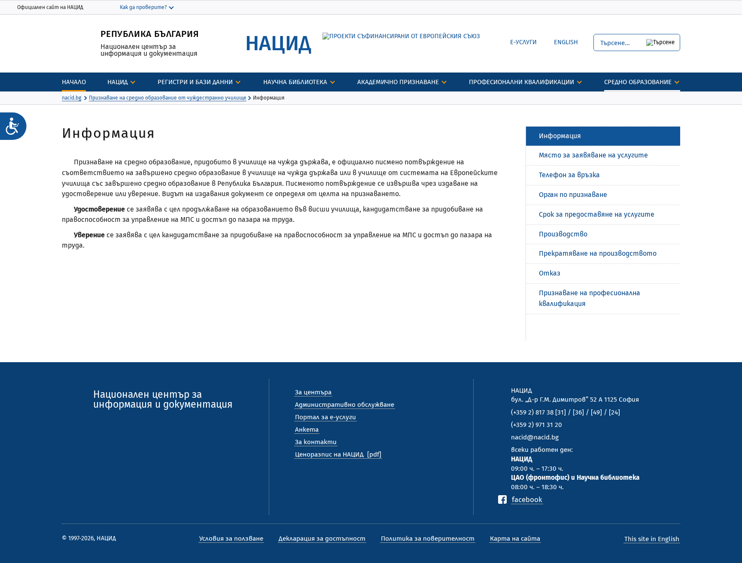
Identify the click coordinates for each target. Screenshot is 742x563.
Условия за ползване (231, 538)
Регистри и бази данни (195, 82)
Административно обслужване (344, 405)
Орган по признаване (573, 195)
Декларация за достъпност (322, 538)
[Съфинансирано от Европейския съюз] (401, 36)
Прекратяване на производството (598, 253)
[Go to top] (727, 526)
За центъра (313, 392)
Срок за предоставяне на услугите (596, 214)
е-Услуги (523, 42)
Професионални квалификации (521, 82)
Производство (563, 234)
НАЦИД (117, 82)
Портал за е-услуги (325, 417)
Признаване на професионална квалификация (589, 298)
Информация (560, 136)
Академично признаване (398, 82)
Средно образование (638, 82)
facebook (527, 499)
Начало (74, 82)
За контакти (316, 442)
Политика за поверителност (427, 538)
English (559, 41)
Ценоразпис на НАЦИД (329, 454)
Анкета (307, 429)
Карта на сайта (515, 538)
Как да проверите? (143, 7)
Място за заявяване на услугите (593, 155)
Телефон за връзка (569, 175)
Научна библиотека (295, 82)
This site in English (651, 539)
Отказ (549, 273)
